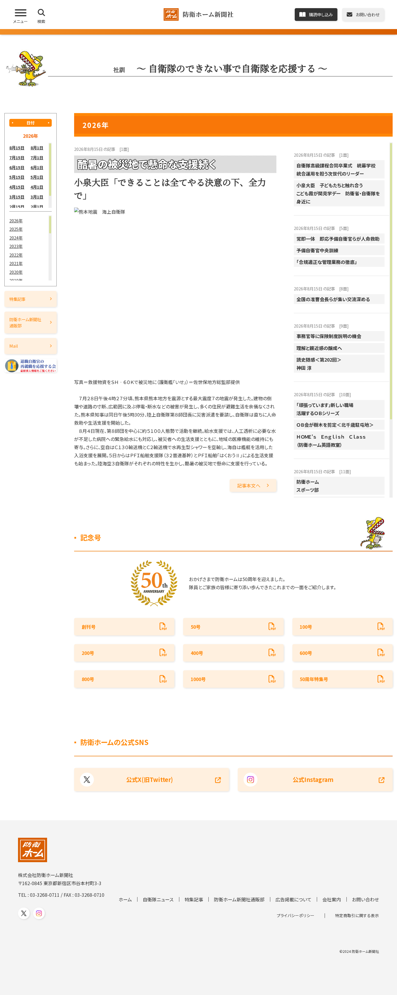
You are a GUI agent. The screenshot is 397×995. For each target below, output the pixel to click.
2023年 (16, 246)
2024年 (16, 238)
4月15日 (16, 187)
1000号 (198, 679)
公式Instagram (313, 779)
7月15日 (16, 157)
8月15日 (16, 147)
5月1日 (37, 177)
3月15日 (16, 197)
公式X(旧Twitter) (149, 779)
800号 (88, 679)
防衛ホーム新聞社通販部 (25, 322)
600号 (306, 652)
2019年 (16, 280)
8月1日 (37, 147)
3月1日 (37, 197)
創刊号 (89, 626)
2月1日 (37, 206)
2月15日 (16, 206)
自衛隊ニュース (158, 899)
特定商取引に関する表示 (357, 915)
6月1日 (37, 167)
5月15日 (16, 177)
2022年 (16, 255)
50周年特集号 (314, 679)
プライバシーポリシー (295, 915)
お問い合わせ (365, 899)
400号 (197, 652)
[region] (30, 175)
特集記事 (17, 299)
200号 (88, 652)
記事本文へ (248, 485)
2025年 (16, 229)
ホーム (125, 899)
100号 (306, 626)
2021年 (16, 263)
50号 (196, 626)
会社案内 (331, 899)
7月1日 (37, 157)
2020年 (16, 272)
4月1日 (37, 187)
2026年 (16, 220)
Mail (13, 346)
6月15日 (16, 167)
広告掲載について (294, 899)
